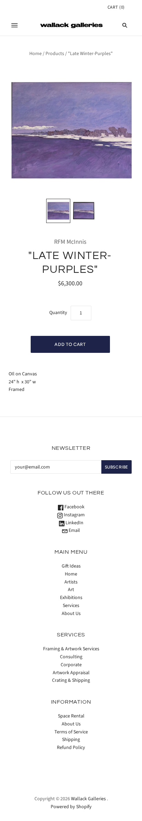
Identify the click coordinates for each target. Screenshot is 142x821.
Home (35, 53)
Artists (71, 582)
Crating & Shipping (71, 680)
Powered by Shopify (71, 806)
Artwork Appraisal (71, 672)
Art (71, 589)
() (116, 7)
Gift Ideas (71, 566)
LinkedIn (73, 522)
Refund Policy (71, 747)
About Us (71, 613)
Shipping (71, 739)
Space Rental (71, 716)
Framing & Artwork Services (71, 648)
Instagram (74, 514)
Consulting (71, 656)
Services (71, 605)
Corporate (71, 664)
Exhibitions (71, 597)
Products (54, 53)
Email (74, 530)
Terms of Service (71, 732)
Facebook (73, 506)
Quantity (58, 312)
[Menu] (14, 25)
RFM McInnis (70, 242)
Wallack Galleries (88, 798)
